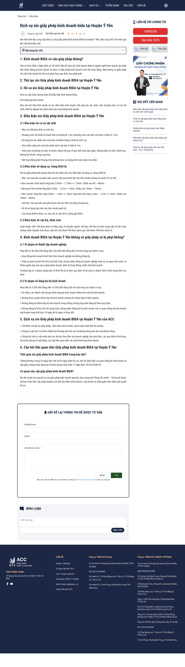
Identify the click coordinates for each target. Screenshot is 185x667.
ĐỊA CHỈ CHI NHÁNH (97, 571)
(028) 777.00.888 (72, 579)
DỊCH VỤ (93, 5)
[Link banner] (150, 95)
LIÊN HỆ (141, 5)
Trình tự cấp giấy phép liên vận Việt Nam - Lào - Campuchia (148, 148)
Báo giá (144, 48)
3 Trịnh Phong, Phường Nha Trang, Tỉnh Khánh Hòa (157, 640)
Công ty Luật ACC (35, 33)
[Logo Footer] (19, 562)
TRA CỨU (128, 5)
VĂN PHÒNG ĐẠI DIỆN (146, 571)
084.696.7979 (150, 40)
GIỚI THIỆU (48, 5)
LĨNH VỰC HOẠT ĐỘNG (70, 5)
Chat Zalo (162, 48)
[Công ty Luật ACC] (21, 5)
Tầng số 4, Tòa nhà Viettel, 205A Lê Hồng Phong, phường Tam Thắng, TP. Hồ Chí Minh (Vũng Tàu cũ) (157, 615)
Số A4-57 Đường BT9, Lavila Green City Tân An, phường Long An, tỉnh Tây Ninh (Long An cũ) (155, 608)
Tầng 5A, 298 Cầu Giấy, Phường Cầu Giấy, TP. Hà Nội (157, 622)
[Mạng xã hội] (7, 584)
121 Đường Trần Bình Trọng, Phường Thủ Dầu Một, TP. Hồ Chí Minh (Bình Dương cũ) (157, 577)
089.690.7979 (67, 589)
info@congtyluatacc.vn (69, 584)
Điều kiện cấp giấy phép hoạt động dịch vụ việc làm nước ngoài (150, 110)
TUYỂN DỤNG (112, 5)
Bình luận (117, 530)
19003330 (150, 31)
